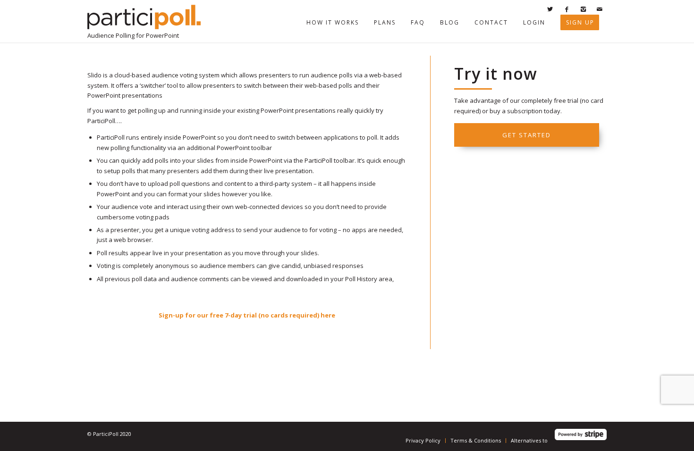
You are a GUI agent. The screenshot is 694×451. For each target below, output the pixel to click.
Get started (526, 135)
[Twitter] (550, 9)
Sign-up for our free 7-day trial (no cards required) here (247, 315)
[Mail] (599, 9)
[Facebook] (566, 9)
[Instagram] (583, 9)
